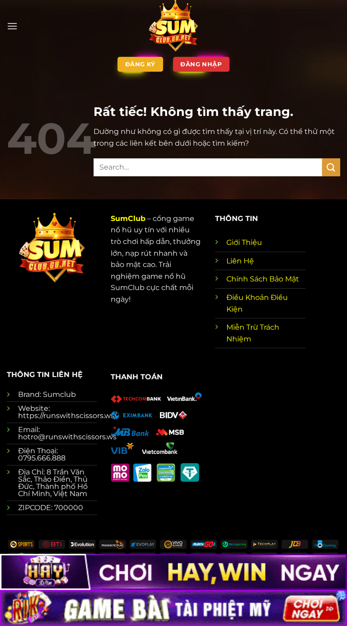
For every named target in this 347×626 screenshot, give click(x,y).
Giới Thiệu (244, 242)
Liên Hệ (240, 261)
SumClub (128, 218)
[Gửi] (331, 167)
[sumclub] (173, 26)
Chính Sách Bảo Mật (262, 279)
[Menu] (12, 26)
